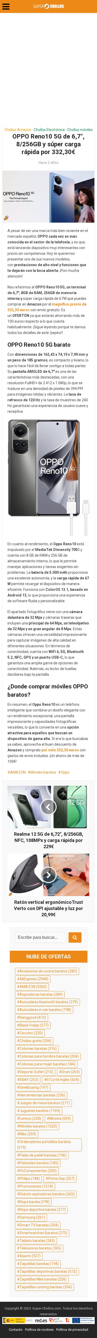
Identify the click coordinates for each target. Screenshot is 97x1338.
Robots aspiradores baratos (47, 1194)
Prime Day (61, 1178)
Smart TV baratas (39, 1225)
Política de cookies (39, 1330)
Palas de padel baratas (43, 1155)
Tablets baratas (37, 1241)
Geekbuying (34, 1087)
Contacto (16, 1330)
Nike (28, 1134)
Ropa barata (34, 1202)
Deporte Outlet (36, 1072)
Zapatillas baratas (39, 1264)
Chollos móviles (80, 130)
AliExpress (34, 979)
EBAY (29, 1080)
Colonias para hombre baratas (49, 1056)
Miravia (60, 1118)
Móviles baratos (43, 772)
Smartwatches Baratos (43, 1233)
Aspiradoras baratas (41, 994)
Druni (71, 1072)
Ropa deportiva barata (43, 1210)
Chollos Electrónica (49, 130)
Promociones (36, 1186)
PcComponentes (38, 1171)
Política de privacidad (72, 1330)
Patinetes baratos (39, 1163)
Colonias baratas (38, 1048)
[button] (5, 7)
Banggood (33, 1017)
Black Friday (34, 1025)
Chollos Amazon (17, 130)
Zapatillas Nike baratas (43, 1279)
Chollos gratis (35, 1041)
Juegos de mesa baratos (45, 1103)
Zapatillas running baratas (46, 1287)
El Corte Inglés (63, 1080)
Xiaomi (30, 1256)
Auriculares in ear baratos (45, 1010)
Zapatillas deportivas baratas (48, 1271)
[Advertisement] (48, 69)
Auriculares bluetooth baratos (49, 1002)
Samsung (32, 1217)
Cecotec (31, 1033)
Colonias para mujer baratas (47, 1064)
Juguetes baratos (40, 1111)
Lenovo (30, 1118)
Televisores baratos (40, 1248)
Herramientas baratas (42, 1095)
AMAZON (18, 772)
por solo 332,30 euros (60, 750)
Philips (30, 1178)
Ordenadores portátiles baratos (44, 1145)
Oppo (65, 772)
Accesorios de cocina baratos (48, 971)
